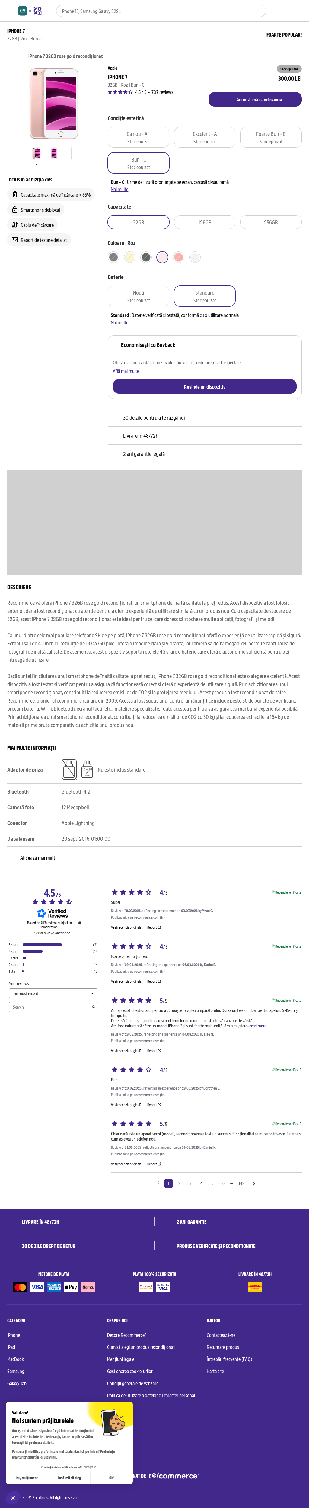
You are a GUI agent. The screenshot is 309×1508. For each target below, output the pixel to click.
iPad (11, 1346)
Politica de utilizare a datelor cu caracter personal (151, 1395)
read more (258, 1025)
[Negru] (113, 257)
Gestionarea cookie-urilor (130, 1371)
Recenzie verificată (288, 891)
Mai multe (119, 189)
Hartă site (215, 1371)
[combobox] (153, 11)
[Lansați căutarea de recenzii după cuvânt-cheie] (93, 1007)
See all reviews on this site (52, 933)
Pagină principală (10, 56)
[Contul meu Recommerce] (288, 11)
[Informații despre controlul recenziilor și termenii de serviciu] (80, 922)
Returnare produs (223, 1346)
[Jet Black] (146, 257)
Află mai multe (126, 370)
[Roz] (162, 257)
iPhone (13, 1334)
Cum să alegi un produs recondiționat (141, 1346)
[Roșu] (178, 257)
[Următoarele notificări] (254, 1184)
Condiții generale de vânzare (132, 1383)
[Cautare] (258, 11)
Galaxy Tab (17, 1383)
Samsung (15, 1371)
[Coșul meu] (299, 11)
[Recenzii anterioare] (158, 1183)
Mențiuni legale (120, 1359)
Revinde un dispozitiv (204, 386)
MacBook (15, 1359)
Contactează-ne (221, 1334)
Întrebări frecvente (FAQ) (229, 1359)
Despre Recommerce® (127, 1334)
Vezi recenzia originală (126, 927)
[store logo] (30, 11)
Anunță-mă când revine (259, 99)
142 (241, 1183)
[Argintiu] (195, 257)
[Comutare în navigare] (10, 10)
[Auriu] (129, 257)
